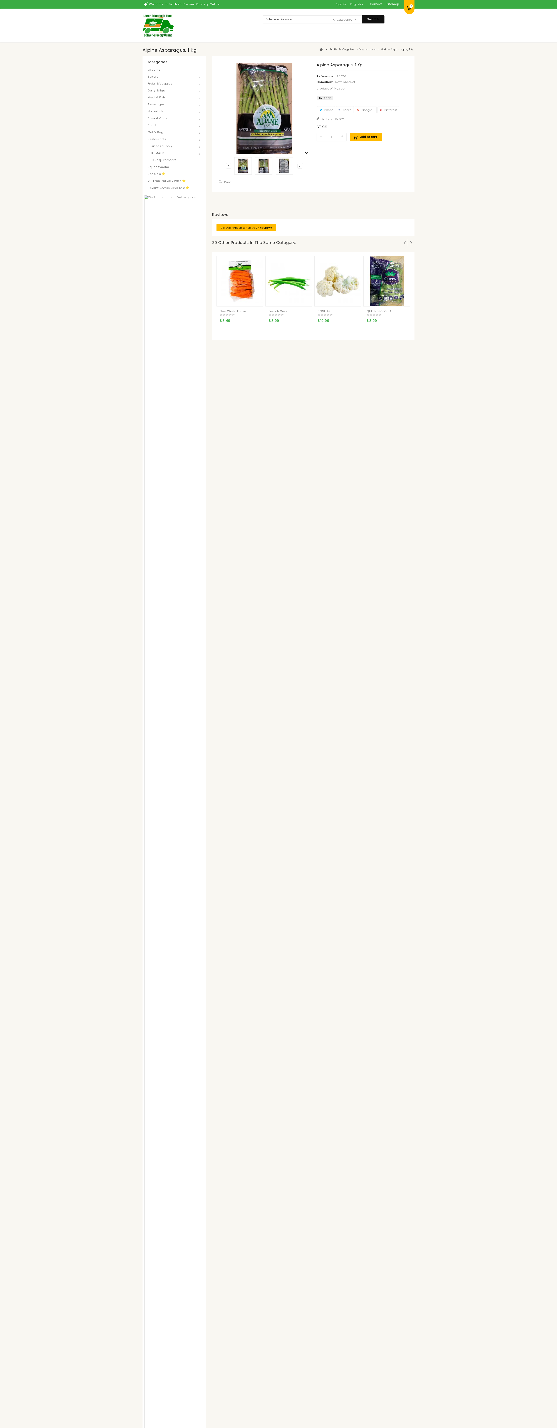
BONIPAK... (325, 311)
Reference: (325, 76)
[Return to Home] (321, 49)
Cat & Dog (155, 132)
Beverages (156, 104)
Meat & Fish (156, 97)
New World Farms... (234, 311)
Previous (228, 166)
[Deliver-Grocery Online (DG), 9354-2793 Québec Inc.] (158, 25)
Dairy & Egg (156, 90)
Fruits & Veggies (160, 83)
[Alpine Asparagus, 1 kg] (243, 166)
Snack (152, 125)
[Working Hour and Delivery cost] (174, 909)
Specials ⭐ (156, 174)
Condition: (325, 82)
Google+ (367, 110)
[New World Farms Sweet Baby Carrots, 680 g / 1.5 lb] (240, 281)
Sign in (341, 4)
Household (156, 111)
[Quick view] (241, 299)
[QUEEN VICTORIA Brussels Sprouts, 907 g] (387, 281)
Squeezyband (158, 167)
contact (376, 4)
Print (227, 182)
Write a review (332, 119)
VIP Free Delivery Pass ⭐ (167, 181)
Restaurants (157, 139)
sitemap (392, 4)
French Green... (280, 311)
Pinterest (390, 110)
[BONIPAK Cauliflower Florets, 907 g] (338, 281)
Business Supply (160, 146)
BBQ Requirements (162, 160)
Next (300, 166)
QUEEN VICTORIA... (380, 311)
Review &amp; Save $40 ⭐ (168, 188)
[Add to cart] (224, 299)
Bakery (153, 77)
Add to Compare (232, 299)
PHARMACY (156, 153)
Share (346, 110)
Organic (154, 70)
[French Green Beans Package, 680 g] (289, 281)
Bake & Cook (158, 118)
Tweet (328, 110)
